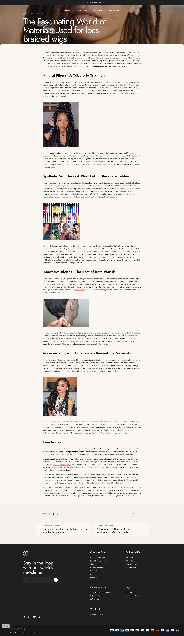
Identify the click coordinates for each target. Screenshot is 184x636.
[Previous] (68, 2)
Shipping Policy (96, 564)
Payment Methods (96, 568)
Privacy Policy (130, 592)
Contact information (40, 632)
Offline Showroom (132, 561)
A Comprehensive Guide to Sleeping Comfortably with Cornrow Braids (114, 530)
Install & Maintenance (98, 561)
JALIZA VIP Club (131, 564)
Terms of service (23, 632)
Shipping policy (31, 632)
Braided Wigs (80, 290)
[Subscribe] (56, 580)
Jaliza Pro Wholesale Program (101, 592)
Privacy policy (15, 632)
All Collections (131, 568)
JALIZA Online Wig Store (62, 464)
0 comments (139, 514)
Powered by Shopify (19, 629)
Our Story (129, 557)
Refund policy (8, 632)
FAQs (92, 574)
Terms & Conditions (133, 596)
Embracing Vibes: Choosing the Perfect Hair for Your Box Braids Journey (65, 530)
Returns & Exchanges (97, 571)
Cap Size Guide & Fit (97, 557)
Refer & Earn (94, 599)
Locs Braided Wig (99, 164)
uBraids (82, 477)
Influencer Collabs (97, 596)
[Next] (116, 2)
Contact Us (94, 577)
